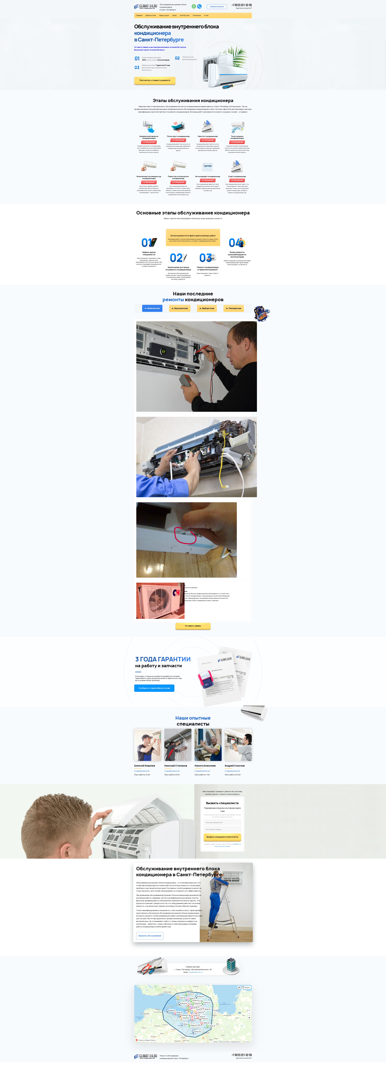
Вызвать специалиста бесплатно (222, 837)
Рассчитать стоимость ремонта (155, 80)
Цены (174, 15)
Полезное (197, 15)
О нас (206, 15)
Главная (139, 15)
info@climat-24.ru (195, 972)
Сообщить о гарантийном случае (154, 688)
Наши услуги (164, 15)
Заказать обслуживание (149, 936)
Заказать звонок (217, 7)
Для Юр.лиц (185, 15)
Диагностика (150, 15)
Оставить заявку (193, 626)
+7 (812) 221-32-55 (242, 5)
